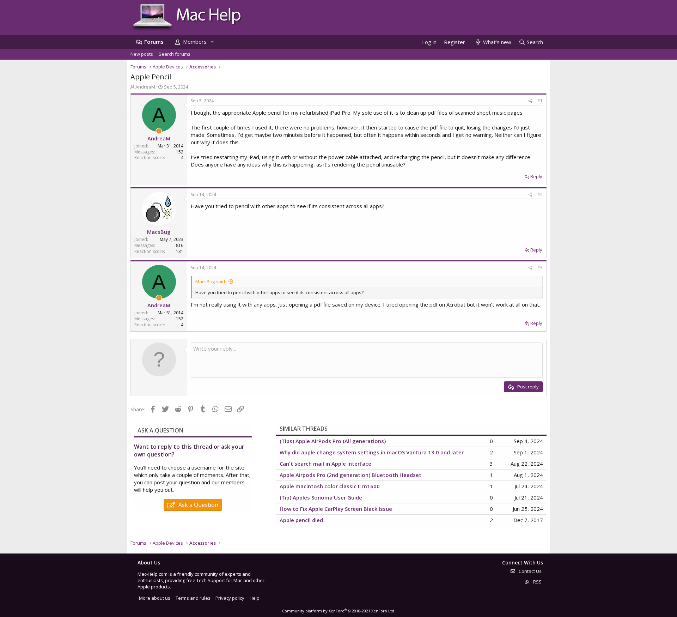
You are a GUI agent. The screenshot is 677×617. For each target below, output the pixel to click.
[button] (212, 41)
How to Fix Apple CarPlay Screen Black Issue (336, 508)
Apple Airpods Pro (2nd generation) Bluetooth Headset (350, 474)
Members (195, 41)
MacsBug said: (210, 281)
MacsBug (159, 231)
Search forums (174, 54)
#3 (540, 268)
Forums (154, 41)
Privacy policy (229, 598)
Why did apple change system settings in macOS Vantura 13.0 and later (372, 452)
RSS (537, 582)
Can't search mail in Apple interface (325, 463)
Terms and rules (193, 598)
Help (255, 598)
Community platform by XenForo (338, 610)
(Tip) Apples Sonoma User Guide (321, 497)
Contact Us (530, 571)
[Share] (530, 101)
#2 (540, 195)
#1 (540, 101)
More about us (154, 598)
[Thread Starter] (158, 131)
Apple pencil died (301, 520)
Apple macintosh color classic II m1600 (330, 486)
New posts (141, 54)
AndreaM (145, 87)
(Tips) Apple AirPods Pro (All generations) (333, 440)
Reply (536, 176)
